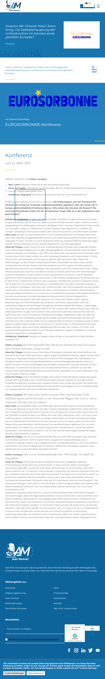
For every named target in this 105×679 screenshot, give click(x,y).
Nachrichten (60, 598)
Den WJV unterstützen (65, 608)
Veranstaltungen (13, 603)
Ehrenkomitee (61, 593)
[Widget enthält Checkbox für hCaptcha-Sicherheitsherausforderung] (75, 633)
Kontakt (58, 603)
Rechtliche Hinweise (15, 608)
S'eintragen (92, 629)
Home (8, 67)
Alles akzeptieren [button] (35, 673)
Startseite (10, 588)
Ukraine (9, 43)
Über (56, 588)
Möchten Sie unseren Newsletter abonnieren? (33, 639)
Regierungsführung (15, 593)
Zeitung (17, 67)
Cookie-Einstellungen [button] (14, 673)
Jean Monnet (12, 598)
